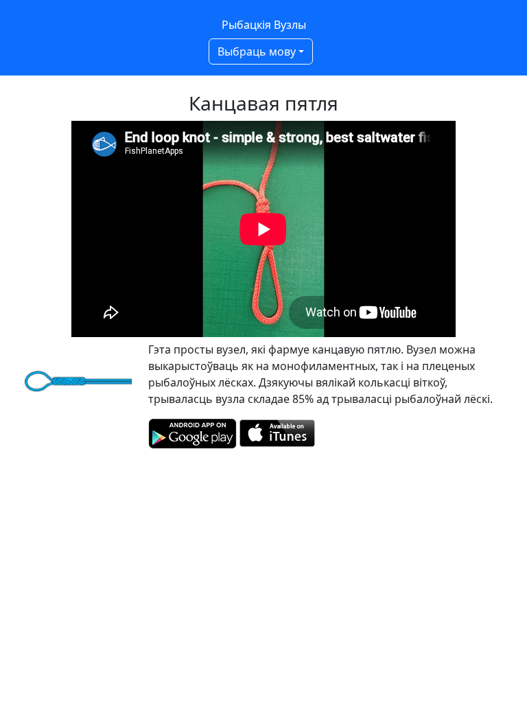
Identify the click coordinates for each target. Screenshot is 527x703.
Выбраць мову (257, 51)
